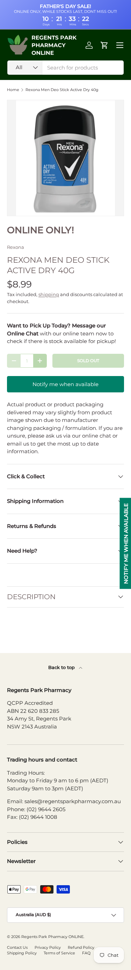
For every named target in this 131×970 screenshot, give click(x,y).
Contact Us (17, 947)
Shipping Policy (22, 953)
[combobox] (65, 67)
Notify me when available (65, 384)
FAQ (86, 953)
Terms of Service (59, 953)
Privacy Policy (48, 947)
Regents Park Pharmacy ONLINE (52, 936)
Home (13, 90)
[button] (104, 45)
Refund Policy (81, 947)
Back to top (62, 667)
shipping (48, 294)
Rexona (15, 247)
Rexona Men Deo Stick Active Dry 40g (62, 90)
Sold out (88, 360)
